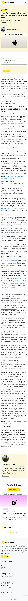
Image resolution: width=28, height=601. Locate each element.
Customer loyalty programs (9, 260)
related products (15, 238)
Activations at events (7, 395)
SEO (15, 509)
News (11, 509)
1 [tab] (10, 532)
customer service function (8, 309)
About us (3, 563)
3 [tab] (14, 532)
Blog (2, 565)
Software (19, 509)
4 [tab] (15, 532)
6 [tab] (18, 532)
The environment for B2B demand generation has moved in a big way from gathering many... (14, 521)
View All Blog (13, 489)
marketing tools (5, 208)
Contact (3, 567)
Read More (8, 527)
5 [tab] (17, 532)
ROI (20, 101)
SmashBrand (10, 225)
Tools (2, 569)
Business (4, 9)
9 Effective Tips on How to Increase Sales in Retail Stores (13, 59)
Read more (5, 476)
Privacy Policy (5, 578)
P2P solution (12, 228)
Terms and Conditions (7, 576)
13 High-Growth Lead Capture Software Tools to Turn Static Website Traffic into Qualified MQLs (14, 514)
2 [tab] (12, 532)
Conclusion (6, 62)
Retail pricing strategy (7, 125)
